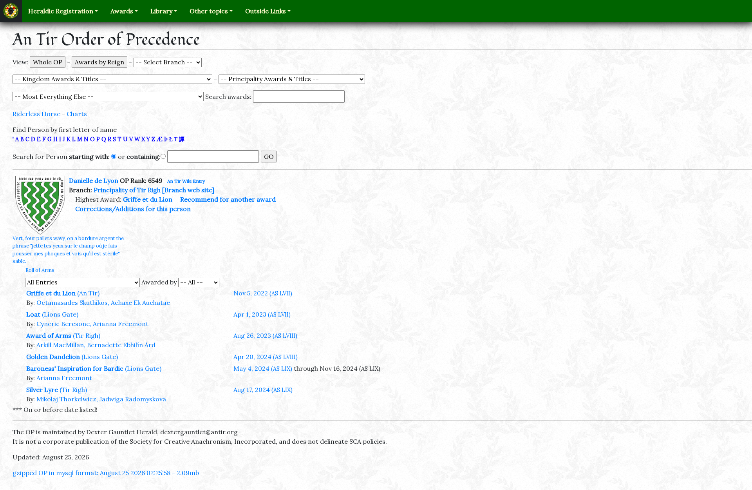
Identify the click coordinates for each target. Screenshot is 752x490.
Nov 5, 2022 (262, 293)
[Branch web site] (188, 190)
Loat (33, 314)
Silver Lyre (42, 389)
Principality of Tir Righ (127, 190)
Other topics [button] (209, 11)
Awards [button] (121, 11)
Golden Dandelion (53, 357)
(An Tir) (88, 293)
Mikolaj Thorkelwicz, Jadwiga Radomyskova (101, 399)
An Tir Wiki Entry (186, 181)
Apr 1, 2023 (262, 314)
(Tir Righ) (86, 335)
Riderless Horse (36, 114)
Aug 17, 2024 (263, 389)
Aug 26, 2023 (265, 335)
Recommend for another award (228, 199)
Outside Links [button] (265, 11)
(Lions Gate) (60, 314)
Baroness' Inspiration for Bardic (74, 368)
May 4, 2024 (262, 368)
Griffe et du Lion (147, 199)
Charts (77, 114)
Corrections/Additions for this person (133, 209)
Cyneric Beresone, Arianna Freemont (92, 324)
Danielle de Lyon (93, 180)
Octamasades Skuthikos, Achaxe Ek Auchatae (103, 302)
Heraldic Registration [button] (60, 11)
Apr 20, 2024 (265, 357)
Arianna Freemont (64, 378)
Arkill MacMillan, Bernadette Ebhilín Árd (95, 345)
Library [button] (161, 11)
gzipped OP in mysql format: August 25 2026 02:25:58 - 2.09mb (106, 473)
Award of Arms (48, 335)
